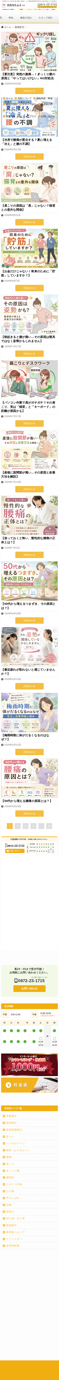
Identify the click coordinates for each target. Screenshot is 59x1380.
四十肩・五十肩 (15, 1218)
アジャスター (14, 1239)
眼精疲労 (11, 1225)
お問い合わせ (48, 116)
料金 (11, 17)
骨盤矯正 (11, 1116)
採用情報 (10, 116)
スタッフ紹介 (46, 17)
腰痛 (8, 1157)
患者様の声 (47, 104)
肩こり (10, 1163)
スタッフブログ (28, 116)
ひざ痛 (10, 1191)
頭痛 (8, 1204)
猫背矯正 (11, 1122)
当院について (25, 98)
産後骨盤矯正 (14, 1129)
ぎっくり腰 (13, 1170)
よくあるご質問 (35, 110)
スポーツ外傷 (14, 1184)
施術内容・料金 (44, 98)
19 (49, 826)
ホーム (9, 98)
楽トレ (10, 1136)
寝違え (10, 1211)
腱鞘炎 (10, 1177)
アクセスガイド (14, 110)
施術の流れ (26, 17)
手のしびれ (13, 1198)
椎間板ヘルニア (15, 1232)
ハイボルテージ (15, 1143)
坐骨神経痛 (13, 1245)
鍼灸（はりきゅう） (18, 1150)
